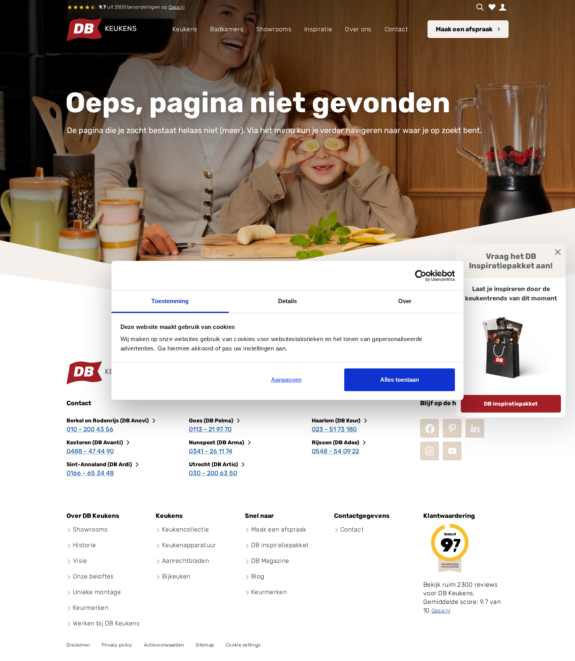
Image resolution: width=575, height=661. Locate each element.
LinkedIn (474, 428)
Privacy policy (117, 645)
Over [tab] (404, 301)
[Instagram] (429, 451)
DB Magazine (270, 560)
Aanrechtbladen (185, 560)
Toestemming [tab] (170, 301)
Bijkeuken (176, 576)
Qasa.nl (177, 7)
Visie (80, 560)
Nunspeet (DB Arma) (216, 442)
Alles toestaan (399, 379)
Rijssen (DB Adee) (335, 442)
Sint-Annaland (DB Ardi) (99, 464)
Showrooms (90, 529)
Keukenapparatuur (189, 545)
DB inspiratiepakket (511, 404)
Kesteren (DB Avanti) (94, 442)
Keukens (184, 29)
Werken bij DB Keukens (106, 623)
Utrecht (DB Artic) (213, 464)
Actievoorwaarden (164, 645)
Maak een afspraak (464, 29)
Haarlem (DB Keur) (336, 420)
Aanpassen (286, 379)
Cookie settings (243, 645)
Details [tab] (287, 301)
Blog (257, 576)
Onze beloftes (93, 576)
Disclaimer (78, 645)
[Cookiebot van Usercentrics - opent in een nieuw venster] (420, 276)
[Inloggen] (502, 7)
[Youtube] (452, 451)
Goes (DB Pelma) (211, 420)
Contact (352, 529)
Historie (84, 545)
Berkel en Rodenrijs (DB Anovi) (107, 420)
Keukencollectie (185, 529)
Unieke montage (97, 592)
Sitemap (205, 645)
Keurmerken (90, 607)
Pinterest (452, 428)
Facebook (429, 428)
